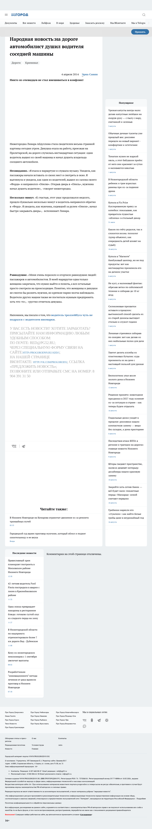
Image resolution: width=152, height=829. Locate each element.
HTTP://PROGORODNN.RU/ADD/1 (41, 352)
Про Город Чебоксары (40, 712)
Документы (11, 23)
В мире (60, 23)
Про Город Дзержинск (14, 712)
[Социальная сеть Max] (84, 726)
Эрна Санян (90, 74)
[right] (148, 23)
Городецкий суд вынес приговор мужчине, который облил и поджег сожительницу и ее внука (48, 537)
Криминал (31, 62)
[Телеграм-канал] (99, 720)
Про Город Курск (12, 720)
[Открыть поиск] (144, 15)
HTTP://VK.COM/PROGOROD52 (50, 362)
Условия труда (38, 745)
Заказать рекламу (94, 23)
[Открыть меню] (6, 15)
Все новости (29, 23)
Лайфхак (46, 23)
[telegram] (24, 446)
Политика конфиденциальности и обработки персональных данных (33, 803)
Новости (8, 749)
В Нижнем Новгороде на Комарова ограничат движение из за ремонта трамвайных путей (49, 521)
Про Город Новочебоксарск (67, 712)
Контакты (62, 738)
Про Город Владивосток (66, 723)
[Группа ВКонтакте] (84, 720)
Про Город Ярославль (40, 723)
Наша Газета (10, 716)
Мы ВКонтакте (118, 23)
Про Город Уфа (62, 720)
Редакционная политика (15, 745)
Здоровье (75, 23)
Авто (60, 745)
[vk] (14, 446)
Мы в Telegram (139, 23)
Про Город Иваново (39, 716)
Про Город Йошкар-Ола (66, 716)
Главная (35, 749)
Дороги (16, 62)
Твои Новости (11, 723)
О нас (34, 738)
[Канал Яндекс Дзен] (106, 720)
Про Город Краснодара (14, 727)
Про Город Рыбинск (39, 720)
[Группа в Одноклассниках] (92, 720)
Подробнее (141, 798)
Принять (140, 31)
